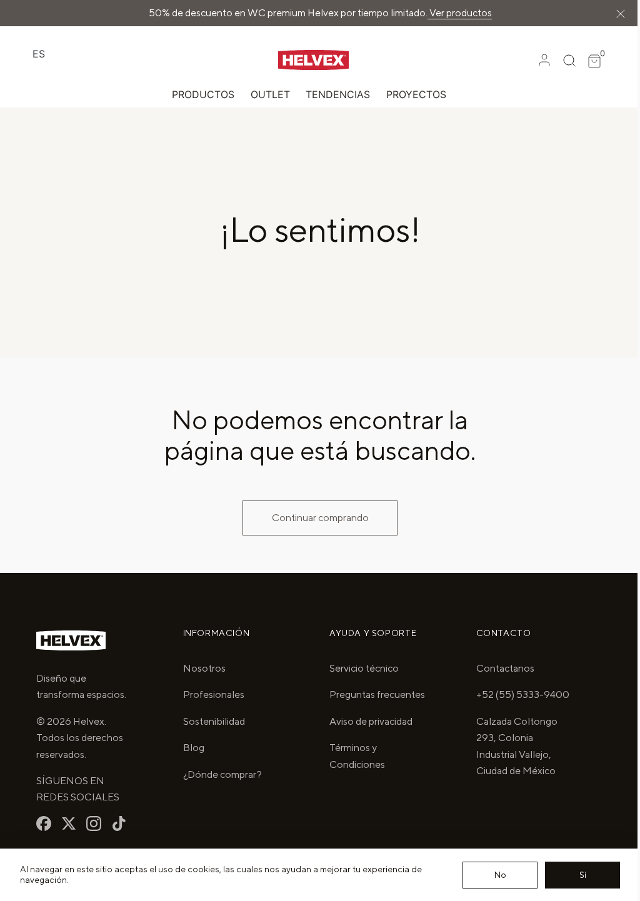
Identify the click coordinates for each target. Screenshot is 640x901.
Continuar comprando (315, 518)
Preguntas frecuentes (349, 703)
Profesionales (211, 694)
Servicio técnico (359, 668)
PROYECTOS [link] (411, 93)
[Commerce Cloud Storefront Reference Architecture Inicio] (286, 59)
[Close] (611, 13)
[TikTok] (118, 823)
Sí (573, 875)
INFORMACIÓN (214, 633)
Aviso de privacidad (366, 738)
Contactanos (498, 668)
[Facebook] (43, 823)
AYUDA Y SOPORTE (368, 633)
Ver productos (485, 13)
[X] (68, 823)
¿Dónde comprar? (220, 774)
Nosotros (202, 668)
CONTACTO (496, 633)
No (491, 875)
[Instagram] (93, 823)
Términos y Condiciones (353, 773)
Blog (191, 748)
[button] (535, 59)
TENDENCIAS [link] (333, 93)
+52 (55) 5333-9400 (515, 694)
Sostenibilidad (211, 721)
